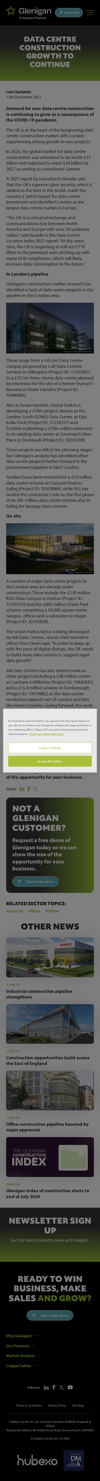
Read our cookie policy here (47, 734)
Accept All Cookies (50, 761)
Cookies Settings (49, 748)
